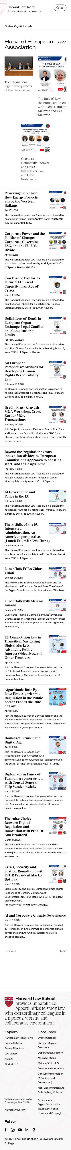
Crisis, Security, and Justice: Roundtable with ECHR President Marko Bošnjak (24, 873)
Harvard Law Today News (19, 1037)
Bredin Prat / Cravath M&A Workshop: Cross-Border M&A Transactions (23, 414)
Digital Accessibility (49, 1104)
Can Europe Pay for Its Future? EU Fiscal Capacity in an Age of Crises (22, 284)
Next (63, 951)
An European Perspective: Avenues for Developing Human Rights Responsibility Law (24, 371)
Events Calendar (47, 1037)
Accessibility (45, 1100)
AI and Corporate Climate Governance (35, 915)
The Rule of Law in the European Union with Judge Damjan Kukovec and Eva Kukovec (52, 107)
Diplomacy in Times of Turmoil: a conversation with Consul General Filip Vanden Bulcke (24, 780)
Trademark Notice (48, 1108)
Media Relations (47, 1058)
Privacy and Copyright (50, 1113)
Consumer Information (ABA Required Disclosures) (50, 1078)
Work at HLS (11, 1064)
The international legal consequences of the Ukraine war (18, 86)
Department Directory (50, 1052)
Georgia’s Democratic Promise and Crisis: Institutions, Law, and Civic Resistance (35, 169)
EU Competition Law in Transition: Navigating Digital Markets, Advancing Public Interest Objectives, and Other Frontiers (23, 647)
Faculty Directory (14, 1048)
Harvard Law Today (21, 7)
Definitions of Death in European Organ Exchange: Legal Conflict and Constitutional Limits (24, 327)
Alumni (9, 1058)
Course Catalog (13, 1043)
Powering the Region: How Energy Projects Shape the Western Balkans (21, 199)
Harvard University (15, 1109)
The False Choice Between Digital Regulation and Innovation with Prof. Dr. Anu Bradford (24, 827)
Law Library (11, 1053)
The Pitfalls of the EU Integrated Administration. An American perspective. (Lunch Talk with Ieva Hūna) (27, 533)
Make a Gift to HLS (48, 1063)
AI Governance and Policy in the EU (20, 494)
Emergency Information (51, 1068)
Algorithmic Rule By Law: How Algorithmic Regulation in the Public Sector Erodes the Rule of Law (24, 698)
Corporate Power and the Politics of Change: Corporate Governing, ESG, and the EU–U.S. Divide (25, 242)
